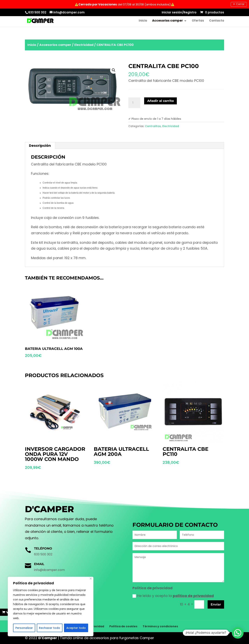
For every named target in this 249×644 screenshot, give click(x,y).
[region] (50, 606)
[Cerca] (91, 578)
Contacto (216, 21)
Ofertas (198, 21)
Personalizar (24, 628)
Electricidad (83, 45)
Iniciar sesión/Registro (179, 12)
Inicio (143, 21)
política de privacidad (193, 595)
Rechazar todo (49, 628)
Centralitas (153, 126)
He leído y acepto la (175, 595)
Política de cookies (123, 626)
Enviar (216, 604)
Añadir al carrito (160, 101)
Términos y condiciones (160, 626)
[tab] (40, 145)
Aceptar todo (76, 628)
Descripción (40, 145)
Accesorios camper (167, 21)
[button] (238, 633)
